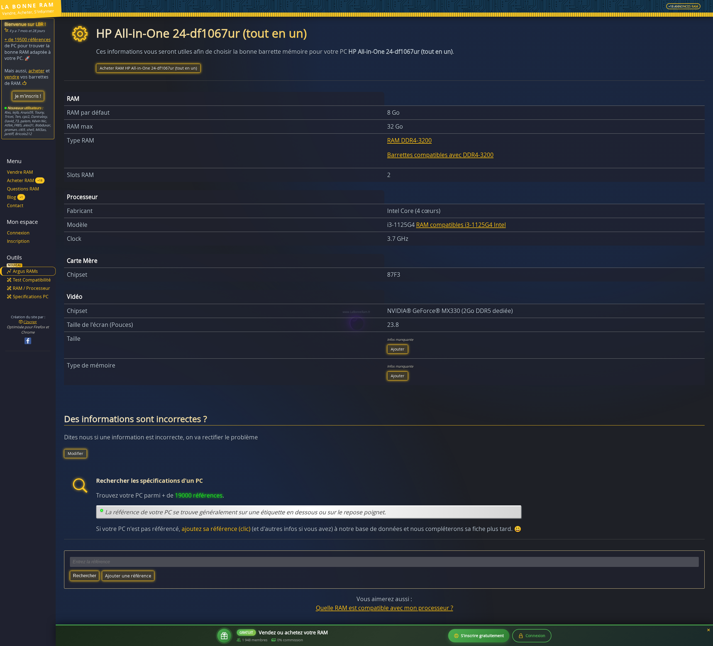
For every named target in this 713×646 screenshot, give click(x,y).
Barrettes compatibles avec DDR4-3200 (440, 155)
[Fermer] (708, 630)
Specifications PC (30, 296)
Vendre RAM (20, 172)
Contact (15, 205)
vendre (11, 77)
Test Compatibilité (32, 280)
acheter (36, 71)
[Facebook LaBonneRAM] (28, 340)
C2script (30, 321)
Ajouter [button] (397, 349)
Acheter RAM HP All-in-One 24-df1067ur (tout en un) (148, 68)
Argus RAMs (25, 271)
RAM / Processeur (31, 288)
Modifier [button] (75, 453)
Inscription (18, 241)
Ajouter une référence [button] (128, 576)
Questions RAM (23, 189)
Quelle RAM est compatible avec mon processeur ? (384, 608)
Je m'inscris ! (28, 96)
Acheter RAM (24, 180)
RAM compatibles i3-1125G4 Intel (461, 225)
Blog (15, 197)
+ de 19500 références (27, 39)
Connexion (18, 233)
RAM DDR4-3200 (409, 140)
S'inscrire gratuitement (482, 635)
